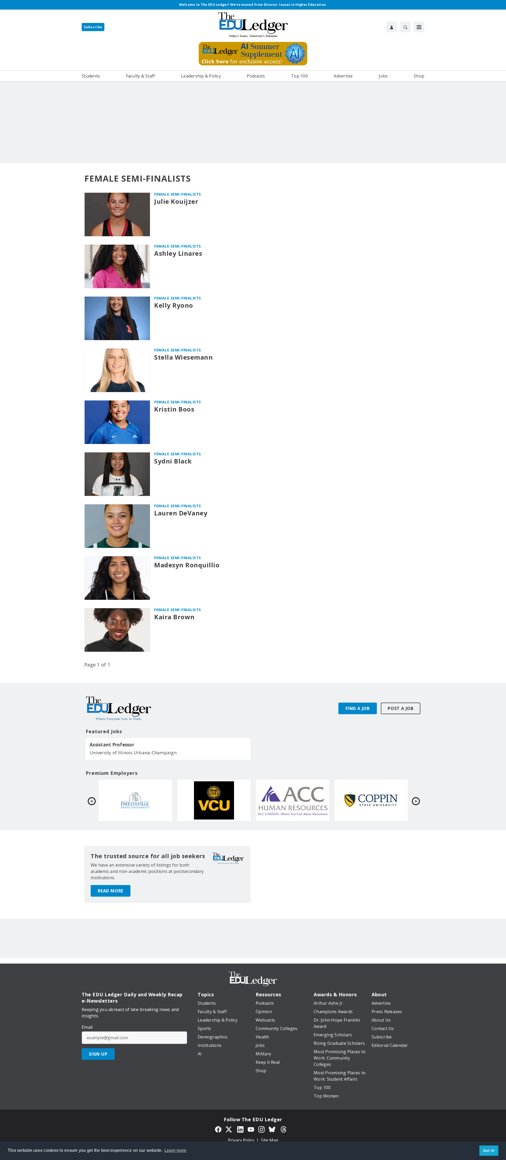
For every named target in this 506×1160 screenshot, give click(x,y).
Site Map (269, 1140)
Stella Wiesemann (183, 357)
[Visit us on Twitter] (229, 1129)
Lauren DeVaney (180, 513)
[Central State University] (292, 800)
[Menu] (419, 27)
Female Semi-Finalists (177, 194)
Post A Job (400, 708)
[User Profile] (391, 27)
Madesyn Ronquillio (187, 565)
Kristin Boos (174, 409)
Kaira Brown (174, 617)
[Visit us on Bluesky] (272, 1129)
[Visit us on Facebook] (218, 1129)
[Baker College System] (371, 800)
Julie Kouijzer (176, 201)
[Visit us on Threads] (283, 1129)
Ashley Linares (178, 253)
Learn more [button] (175, 1150)
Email (87, 1027)
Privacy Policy (241, 1140)
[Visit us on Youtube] (251, 1129)
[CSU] (214, 800)
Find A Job (358, 708)
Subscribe (93, 27)
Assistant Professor (112, 745)
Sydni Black (173, 461)
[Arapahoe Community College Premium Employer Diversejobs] (135, 800)
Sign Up (98, 1054)
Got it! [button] (489, 1150)
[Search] (405, 27)
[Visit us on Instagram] (261, 1129)
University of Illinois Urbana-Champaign (133, 753)
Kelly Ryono (173, 305)
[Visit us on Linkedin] (240, 1129)
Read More (110, 891)
